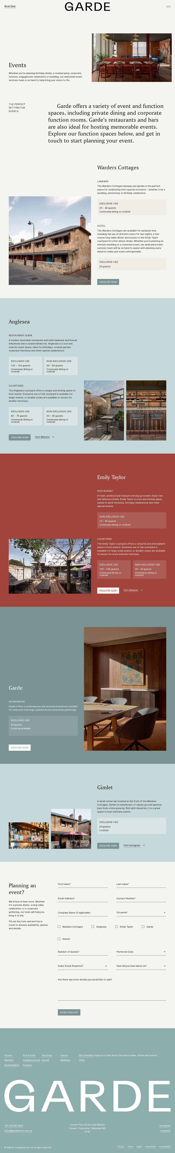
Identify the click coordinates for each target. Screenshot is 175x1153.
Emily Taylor (126, 926)
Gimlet (66, 938)
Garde (150, 926)
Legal (139, 1146)
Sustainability (11, 1065)
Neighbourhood (31, 1060)
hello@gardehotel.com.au (18, 1130)
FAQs (82, 1060)
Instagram (165, 1125)
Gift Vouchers (86, 1055)
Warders (9, 1060)
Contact (27, 1065)
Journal (45, 1060)
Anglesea (101, 926)
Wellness (65, 1060)
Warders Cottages (72, 926)
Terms (130, 1146)
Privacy (120, 1146)
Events (64, 1055)
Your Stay (47, 1055)
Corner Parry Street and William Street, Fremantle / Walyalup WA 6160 (87, 1128)
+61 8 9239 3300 (13, 1125)
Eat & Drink (29, 1055)
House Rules (150, 1146)
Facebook (165, 1130)
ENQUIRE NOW (108, 281)
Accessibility (165, 1146)
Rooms (8, 1055)
